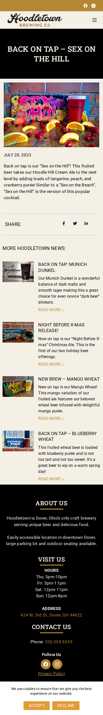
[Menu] (94, 20)
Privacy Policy (51, 673)
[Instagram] (94, 6)
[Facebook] (86, 6)
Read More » (51, 309)
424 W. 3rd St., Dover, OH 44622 (51, 615)
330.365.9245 (58, 641)
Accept (36, 705)
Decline (65, 705)
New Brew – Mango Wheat (69, 379)
